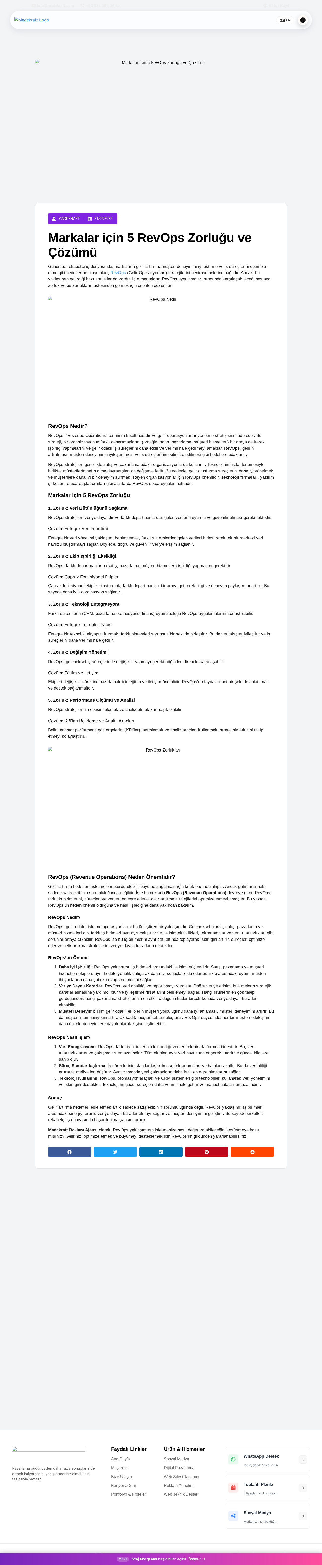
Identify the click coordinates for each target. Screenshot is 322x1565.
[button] (69, 1152)
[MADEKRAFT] (44, 20)
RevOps (118, 272)
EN (288, 20)
